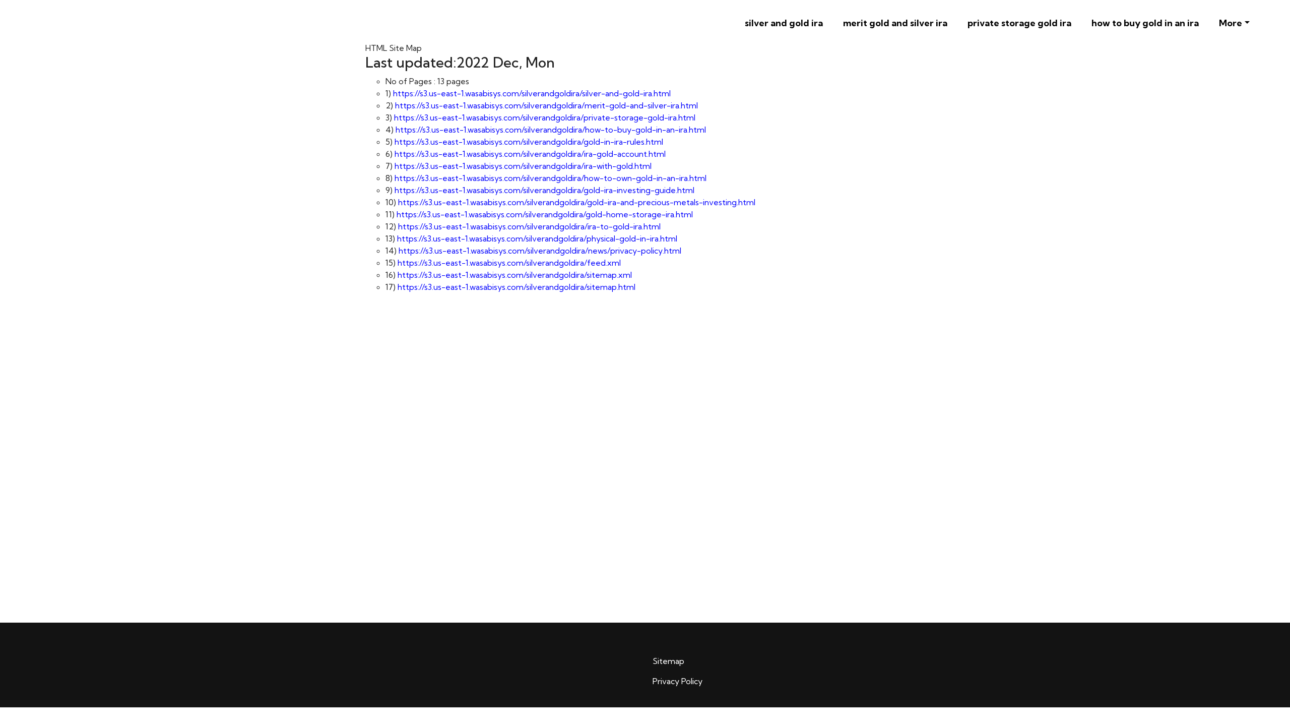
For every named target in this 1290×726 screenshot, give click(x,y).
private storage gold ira (1019, 23)
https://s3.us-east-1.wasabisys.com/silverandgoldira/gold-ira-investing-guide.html (544, 190)
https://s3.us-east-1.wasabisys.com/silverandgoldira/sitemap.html (516, 287)
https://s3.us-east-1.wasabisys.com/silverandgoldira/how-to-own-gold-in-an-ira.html (550, 178)
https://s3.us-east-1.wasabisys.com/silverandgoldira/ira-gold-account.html (530, 154)
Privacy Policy (677, 681)
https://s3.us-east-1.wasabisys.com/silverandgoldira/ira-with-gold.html (523, 166)
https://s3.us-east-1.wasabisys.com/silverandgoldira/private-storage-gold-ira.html (544, 117)
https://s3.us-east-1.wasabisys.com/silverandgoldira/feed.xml (509, 263)
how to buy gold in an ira (1145, 23)
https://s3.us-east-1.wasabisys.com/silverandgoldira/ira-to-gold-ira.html (529, 226)
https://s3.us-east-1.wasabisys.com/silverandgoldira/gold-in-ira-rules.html (529, 142)
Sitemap (668, 661)
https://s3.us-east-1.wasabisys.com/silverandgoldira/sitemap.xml (515, 275)
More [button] (1230, 23)
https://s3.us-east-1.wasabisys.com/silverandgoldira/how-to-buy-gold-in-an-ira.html (551, 130)
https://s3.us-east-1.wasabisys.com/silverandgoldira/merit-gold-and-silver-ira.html (546, 105)
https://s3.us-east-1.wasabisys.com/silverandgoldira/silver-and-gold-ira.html (532, 93)
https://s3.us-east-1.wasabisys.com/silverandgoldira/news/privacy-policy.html (540, 251)
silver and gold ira (784, 23)
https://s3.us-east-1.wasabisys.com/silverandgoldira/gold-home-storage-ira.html (545, 214)
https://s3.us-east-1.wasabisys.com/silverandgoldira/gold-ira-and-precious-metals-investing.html (576, 202)
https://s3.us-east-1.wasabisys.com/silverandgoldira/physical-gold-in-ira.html (537, 238)
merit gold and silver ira (895, 23)
